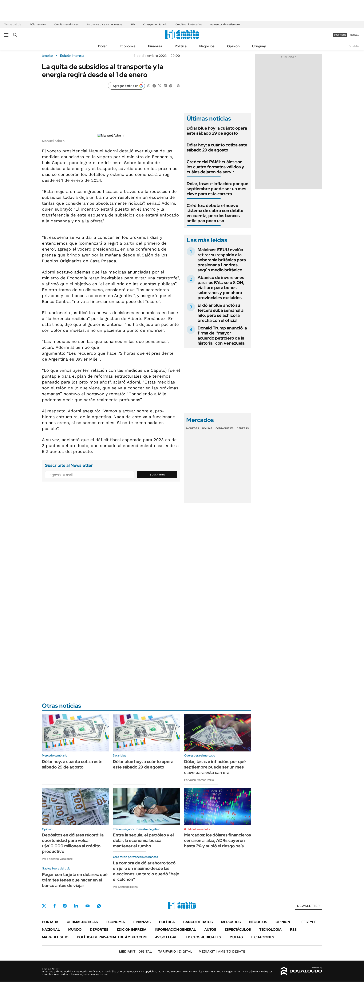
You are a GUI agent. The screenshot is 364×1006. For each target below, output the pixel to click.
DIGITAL (135, 951)
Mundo (75, 929)
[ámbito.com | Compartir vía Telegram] (170, 86)
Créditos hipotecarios (188, 24)
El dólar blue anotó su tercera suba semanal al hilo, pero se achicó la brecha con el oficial (221, 313)
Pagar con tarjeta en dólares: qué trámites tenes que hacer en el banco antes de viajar (75, 880)
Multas (236, 937)
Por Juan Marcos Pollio (199, 780)
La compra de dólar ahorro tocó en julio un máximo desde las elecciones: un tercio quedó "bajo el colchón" (146, 871)
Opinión (233, 46)
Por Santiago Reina (125, 887)
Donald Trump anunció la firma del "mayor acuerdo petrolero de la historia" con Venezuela (222, 335)
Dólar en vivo (38, 24)
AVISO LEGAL (166, 937)
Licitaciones (262, 937)
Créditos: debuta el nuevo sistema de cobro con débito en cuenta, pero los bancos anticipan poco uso (215, 213)
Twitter (44, 906)
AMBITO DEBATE (222, 951)
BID (132, 24)
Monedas (192, 428)
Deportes (99, 929)
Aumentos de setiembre (225, 24)
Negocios (206, 46)
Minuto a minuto (199, 829)
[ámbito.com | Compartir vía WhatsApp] (148, 86)
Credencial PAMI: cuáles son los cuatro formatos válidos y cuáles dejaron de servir (215, 167)
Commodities (224, 428)
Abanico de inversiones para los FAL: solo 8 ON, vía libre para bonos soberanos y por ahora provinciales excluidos (221, 287)
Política (181, 46)
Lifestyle (307, 922)
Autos (210, 929)
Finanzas (155, 46)
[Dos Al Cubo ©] (301, 971)
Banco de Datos (198, 922)
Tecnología (270, 929)
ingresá (354, 35)
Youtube (87, 906)
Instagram (65, 906)
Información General (175, 929)
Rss (293, 929)
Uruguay (259, 46)
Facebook (55, 906)
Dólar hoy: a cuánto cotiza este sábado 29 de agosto (217, 147)
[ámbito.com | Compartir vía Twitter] (159, 86)
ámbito (47, 55)
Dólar (102, 46)
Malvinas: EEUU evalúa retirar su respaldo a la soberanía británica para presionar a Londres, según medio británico (222, 260)
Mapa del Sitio (55, 937)
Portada (50, 922)
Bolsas (207, 428)
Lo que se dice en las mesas (104, 24)
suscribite (340, 35)
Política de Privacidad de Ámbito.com (112, 937)
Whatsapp (99, 906)
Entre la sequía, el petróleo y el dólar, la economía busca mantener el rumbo (143, 840)
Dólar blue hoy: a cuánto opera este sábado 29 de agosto (217, 130)
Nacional (51, 929)
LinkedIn (76, 906)
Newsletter (354, 46)
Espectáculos (238, 929)
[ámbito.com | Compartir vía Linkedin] (165, 86)
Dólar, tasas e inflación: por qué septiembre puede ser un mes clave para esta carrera (217, 188)
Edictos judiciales (203, 937)
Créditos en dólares (66, 24)
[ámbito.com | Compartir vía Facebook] (154, 86)
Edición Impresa (131, 929)
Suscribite (157, 474)
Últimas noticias (82, 922)
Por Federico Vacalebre (57, 859)
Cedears (243, 428)
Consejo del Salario (155, 24)
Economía (127, 46)
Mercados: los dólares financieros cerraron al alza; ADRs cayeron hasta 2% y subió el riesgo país (217, 840)
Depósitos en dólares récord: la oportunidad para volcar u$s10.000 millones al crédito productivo (73, 843)
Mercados (231, 922)
